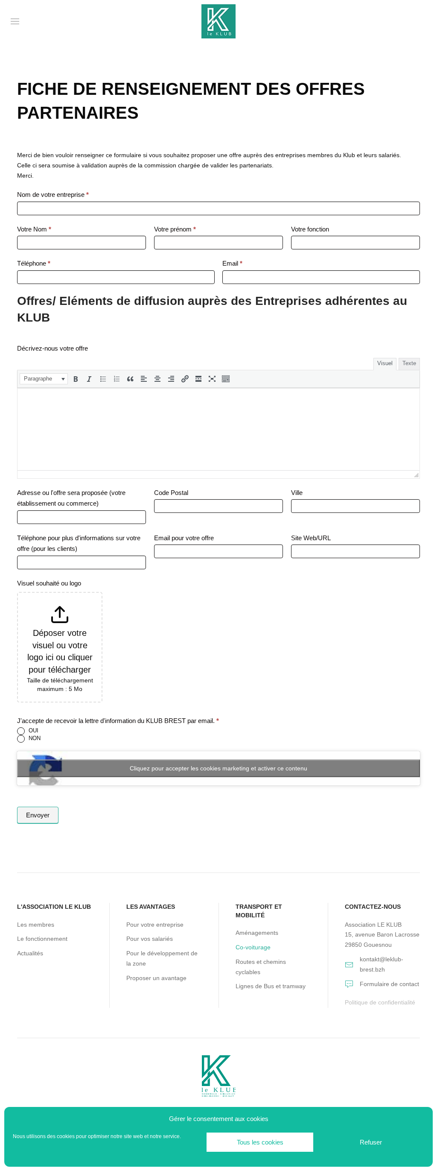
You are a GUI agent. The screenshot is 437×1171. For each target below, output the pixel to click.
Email (232, 263)
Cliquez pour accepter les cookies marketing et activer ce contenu (218, 768)
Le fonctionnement (42, 938)
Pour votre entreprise (155, 924)
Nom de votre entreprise (53, 194)
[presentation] (43, 379)
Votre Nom (34, 229)
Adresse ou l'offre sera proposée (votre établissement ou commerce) (71, 498)
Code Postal (171, 492)
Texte (409, 363)
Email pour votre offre (184, 538)
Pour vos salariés (149, 938)
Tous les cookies (260, 1142)
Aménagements (257, 932)
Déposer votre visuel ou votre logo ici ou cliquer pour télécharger (60, 651)
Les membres (35, 924)
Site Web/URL (311, 538)
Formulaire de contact (389, 984)
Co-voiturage (253, 947)
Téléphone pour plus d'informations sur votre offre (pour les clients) (78, 543)
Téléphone (33, 263)
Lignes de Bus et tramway (271, 986)
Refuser (371, 1142)
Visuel (385, 363)
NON (34, 738)
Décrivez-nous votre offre (52, 348)
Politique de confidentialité (380, 1002)
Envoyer (38, 815)
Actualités (30, 953)
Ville (297, 492)
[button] (44, 378)
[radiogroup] (218, 735)
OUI (32, 730)
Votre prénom (175, 229)
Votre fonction (310, 229)
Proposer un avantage (156, 978)
